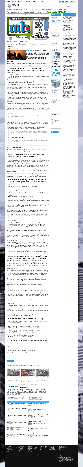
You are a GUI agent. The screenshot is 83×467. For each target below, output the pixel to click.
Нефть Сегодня (23, 391)
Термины (41, 449)
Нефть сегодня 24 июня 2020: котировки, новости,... (16, 436)
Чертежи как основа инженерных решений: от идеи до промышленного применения (69, 36)
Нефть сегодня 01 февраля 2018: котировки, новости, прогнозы (27, 378)
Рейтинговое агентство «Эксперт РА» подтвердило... (38, 418)
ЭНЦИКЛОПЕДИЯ (21, 1)
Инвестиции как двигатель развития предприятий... (38, 428)
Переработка (54, 41)
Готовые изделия (52, 449)
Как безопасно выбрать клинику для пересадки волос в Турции (69, 54)
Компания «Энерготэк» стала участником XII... (37, 416)
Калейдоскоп (54, 23)
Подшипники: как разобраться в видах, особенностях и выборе (69, 29)
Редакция (9, 448)
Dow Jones (36, 364)
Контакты (9, 452)
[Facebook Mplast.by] (66, 2)
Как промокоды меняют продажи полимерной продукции (69, 17)
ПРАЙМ (13, 365)
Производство (55, 36)
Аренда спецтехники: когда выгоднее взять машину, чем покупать (68, 20)
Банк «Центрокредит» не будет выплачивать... (37, 430)
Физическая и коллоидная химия (65, 460)
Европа (37, 389)
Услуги (50, 450)
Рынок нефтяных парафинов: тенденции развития (16, 415)
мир (8, 391)
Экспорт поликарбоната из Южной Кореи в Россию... (17, 408)
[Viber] (15, 386)
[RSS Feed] (73, 2)
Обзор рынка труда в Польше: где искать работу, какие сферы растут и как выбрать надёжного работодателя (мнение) (69, 75)
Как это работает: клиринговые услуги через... (37, 423)
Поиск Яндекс (54, 94)
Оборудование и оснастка (63, 456)
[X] (11, 386)
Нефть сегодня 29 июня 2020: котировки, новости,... (16, 429)
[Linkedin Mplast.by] (71, 2)
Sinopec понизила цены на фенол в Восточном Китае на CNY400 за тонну (17, 398)
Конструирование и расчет (64, 451)
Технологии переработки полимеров (66, 459)
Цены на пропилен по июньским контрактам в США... (17, 413)
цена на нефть (18, 393)
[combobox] (70, 6)
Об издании (42, 450)
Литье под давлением (63, 452)
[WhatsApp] (16, 386)
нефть (18, 391)
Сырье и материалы (52, 448)
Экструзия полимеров (63, 462)
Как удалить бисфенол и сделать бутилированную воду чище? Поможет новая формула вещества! (37, 398)
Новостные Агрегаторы (53, 102)
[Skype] (17, 386)
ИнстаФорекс (42, 389)
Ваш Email (9, 355)
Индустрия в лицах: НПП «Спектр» (34, 421)
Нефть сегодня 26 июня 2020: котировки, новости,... (16, 432)
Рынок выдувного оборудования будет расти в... (16, 417)
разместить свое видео (17, 41)
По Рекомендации (55, 104)
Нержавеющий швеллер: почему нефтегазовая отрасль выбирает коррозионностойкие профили (69, 40)
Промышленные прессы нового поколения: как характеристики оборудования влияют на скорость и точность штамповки (69, 49)
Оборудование (51, 447)
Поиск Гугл (54, 97)
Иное (53, 47)
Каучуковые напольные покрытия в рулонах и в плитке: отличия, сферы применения (69, 66)
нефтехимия (13, 391)
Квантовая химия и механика (64, 450)
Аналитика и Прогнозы (54, 18)
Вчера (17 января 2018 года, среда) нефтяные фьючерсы (21, 74)
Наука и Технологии (56, 25)
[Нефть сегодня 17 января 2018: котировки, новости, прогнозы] (42, 372)
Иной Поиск (54, 99)
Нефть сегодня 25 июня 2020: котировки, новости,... (16, 434)
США (8, 393)
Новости (14, 1)
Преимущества (22, 448)
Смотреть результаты (56, 50)
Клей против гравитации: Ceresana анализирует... (16, 403)
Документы (61, 449)
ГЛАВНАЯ (8, 1)
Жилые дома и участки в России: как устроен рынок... (38, 407)
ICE (17, 389)
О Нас (8, 447)
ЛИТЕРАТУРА (35, 1)
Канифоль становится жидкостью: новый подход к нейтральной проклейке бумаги (69, 83)
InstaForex (36, 365)
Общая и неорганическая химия (65, 457)
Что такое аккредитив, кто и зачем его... (35, 433)
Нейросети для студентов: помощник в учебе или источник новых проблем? (69, 95)
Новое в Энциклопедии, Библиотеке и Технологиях (20, 352)
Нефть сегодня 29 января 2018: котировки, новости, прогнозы (13, 377)
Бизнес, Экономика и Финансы (56, 21)
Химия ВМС (61, 461)
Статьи (41, 448)
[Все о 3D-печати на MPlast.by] (56, 70)
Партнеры (9, 453)
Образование (54, 43)
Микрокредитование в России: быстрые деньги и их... (38, 435)
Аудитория (21, 447)
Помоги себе (56, 12)
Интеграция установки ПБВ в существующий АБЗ (68, 80)
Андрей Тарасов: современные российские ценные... (38, 426)
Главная (8, 14)
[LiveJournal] (13, 386)
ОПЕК (29, 391)
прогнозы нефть (35, 391)
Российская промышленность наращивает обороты (17, 410)
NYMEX (21, 389)
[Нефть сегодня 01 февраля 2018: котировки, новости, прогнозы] (28, 372)
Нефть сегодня (30, 50)
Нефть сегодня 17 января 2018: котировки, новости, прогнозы (42, 377)
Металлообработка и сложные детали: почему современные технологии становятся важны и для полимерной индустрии (69, 44)
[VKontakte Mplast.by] (63, 2)
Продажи (54, 38)
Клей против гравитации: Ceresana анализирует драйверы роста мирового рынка (69, 91)
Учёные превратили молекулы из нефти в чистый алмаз (69, 32)
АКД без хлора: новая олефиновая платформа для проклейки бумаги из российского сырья (69, 87)
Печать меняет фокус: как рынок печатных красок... (17, 405)
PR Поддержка (22, 450)
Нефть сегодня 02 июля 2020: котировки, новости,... (16, 422)
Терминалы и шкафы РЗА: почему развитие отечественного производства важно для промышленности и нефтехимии (69, 71)
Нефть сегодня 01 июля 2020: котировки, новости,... (16, 424)
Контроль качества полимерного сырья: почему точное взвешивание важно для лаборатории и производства (69, 62)
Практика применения (54, 29)
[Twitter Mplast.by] (68, 2)
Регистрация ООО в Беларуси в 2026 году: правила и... (38, 411)
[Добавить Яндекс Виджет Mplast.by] (76, 2)
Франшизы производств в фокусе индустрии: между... (38, 414)
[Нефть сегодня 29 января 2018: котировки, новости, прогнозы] (13, 372)
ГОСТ (60, 448)
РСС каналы (9, 451)
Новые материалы (69, 14)
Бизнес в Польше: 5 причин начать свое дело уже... (38, 409)
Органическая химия (63, 458)
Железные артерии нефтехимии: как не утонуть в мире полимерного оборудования (69, 57)
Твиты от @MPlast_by (39, 442)
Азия (33, 389)
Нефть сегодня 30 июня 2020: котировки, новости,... (16, 427)
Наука (53, 45)
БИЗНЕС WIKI (28, 1)
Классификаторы (43, 447)
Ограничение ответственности (10, 450)
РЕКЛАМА (41, 1)
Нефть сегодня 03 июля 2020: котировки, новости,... (16, 420)
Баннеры (21, 449)
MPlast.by (16, 5)
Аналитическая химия (63, 447)
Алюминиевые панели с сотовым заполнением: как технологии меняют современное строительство (69, 25)
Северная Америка (42, 391)
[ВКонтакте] (9, 386)
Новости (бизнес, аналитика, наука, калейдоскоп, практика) (22, 350)
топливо (12, 393)
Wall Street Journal (43, 364)
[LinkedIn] (12, 386)
